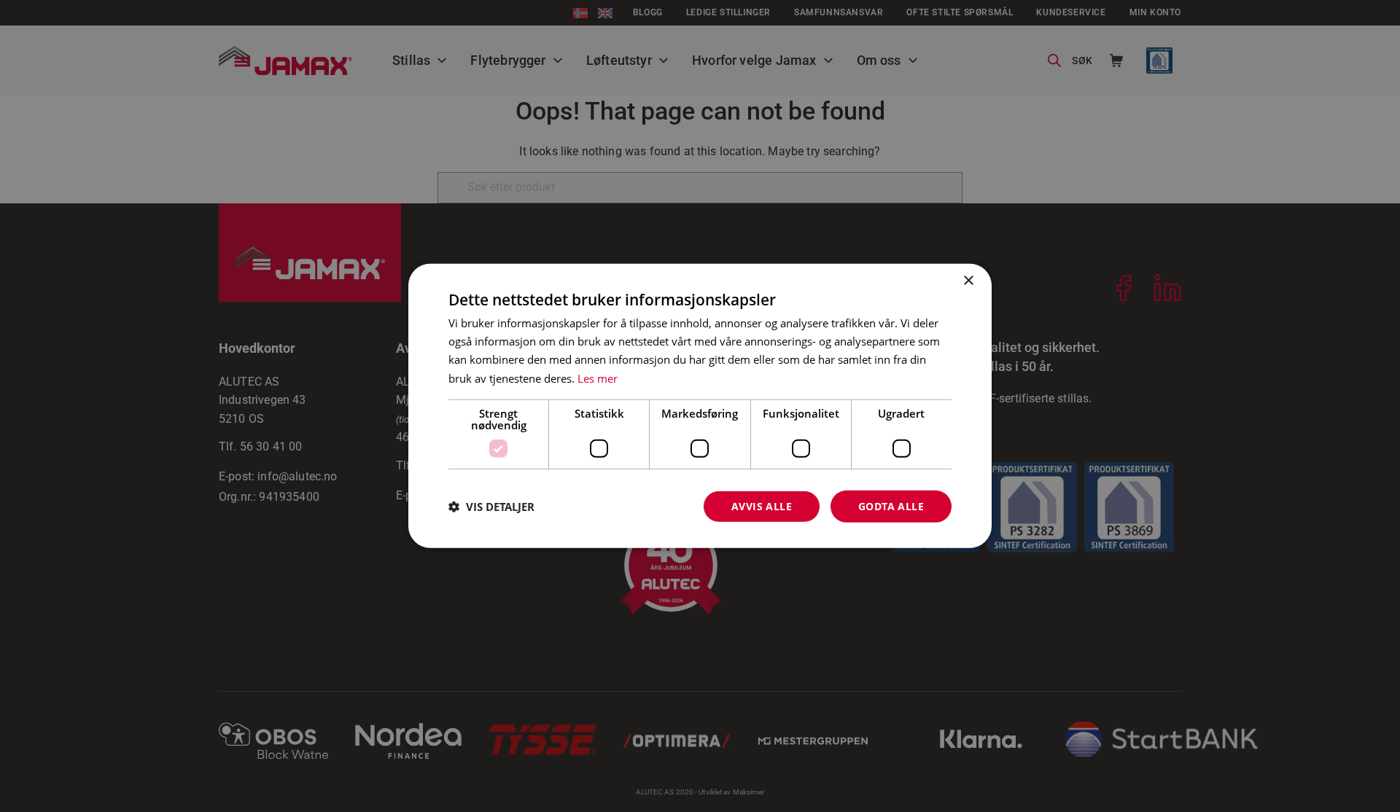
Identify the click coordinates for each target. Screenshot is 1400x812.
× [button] (967, 281)
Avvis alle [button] (761, 505)
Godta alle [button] (891, 505)
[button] (491, 507)
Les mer (598, 377)
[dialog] (700, 406)
